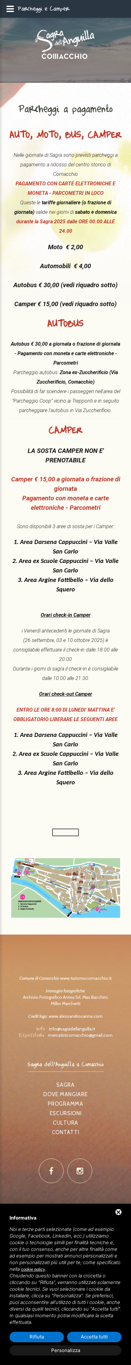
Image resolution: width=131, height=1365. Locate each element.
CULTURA (65, 1123)
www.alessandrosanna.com (76, 1016)
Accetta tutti (94, 1337)
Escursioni (66, 1113)
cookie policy (33, 1269)
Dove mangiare (65, 1094)
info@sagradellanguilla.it (72, 1029)
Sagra (65, 1085)
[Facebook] (51, 1170)
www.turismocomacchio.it (86, 978)
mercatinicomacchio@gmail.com (80, 1035)
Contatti (65, 1132)
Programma (65, 1104)
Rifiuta (37, 1337)
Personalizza (65, 1350)
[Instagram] (79, 1170)
